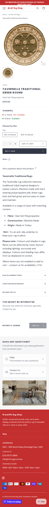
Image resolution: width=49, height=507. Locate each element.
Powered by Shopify (30, 497)
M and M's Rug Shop (15, 497)
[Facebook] (11, 165)
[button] (37, 8)
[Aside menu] (5, 8)
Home (5, 15)
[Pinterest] (16, 165)
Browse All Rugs (14, 15)
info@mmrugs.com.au (12, 459)
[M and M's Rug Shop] (15, 8)
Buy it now (10, 151)
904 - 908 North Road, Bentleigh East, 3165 (23, 447)
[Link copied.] (20, 165)
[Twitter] (6, 165)
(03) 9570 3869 (10, 455)
